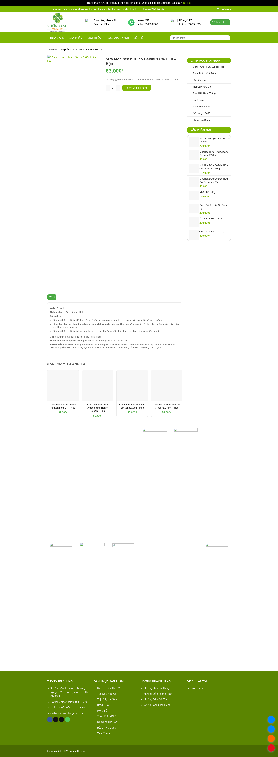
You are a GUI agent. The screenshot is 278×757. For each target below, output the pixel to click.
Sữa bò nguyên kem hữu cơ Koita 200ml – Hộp (132, 406)
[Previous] (47, 396)
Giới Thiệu (197, 688)
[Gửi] (227, 37)
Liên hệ (138, 37)
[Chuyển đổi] (229, 80)
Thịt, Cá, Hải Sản (107, 699)
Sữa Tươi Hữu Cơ (94, 49)
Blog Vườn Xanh (117, 37)
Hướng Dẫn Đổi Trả (155, 699)
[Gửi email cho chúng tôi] (61, 719)
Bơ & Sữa (77, 49)
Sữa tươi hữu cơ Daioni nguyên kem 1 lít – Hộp (63, 406)
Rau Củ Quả (199, 80)
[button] (220, 22)
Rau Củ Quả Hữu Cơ (109, 688)
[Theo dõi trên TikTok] (55, 719)
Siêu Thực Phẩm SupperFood (208, 66)
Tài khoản (226, 9)
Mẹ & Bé (102, 710)
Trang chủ (57, 37)
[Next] (182, 396)
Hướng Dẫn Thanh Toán (158, 693)
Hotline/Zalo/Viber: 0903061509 (68, 702)
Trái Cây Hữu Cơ (202, 86)
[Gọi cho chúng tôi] (67, 719)
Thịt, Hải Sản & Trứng (204, 93)
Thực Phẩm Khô (201, 106)
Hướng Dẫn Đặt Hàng (156, 688)
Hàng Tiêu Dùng (201, 120)
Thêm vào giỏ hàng (136, 87)
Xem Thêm (103, 733)
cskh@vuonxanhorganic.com (66, 713)
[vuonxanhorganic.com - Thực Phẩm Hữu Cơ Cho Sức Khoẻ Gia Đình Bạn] (63, 22)
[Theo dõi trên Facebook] (50, 719)
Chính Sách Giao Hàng (157, 705)
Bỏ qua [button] (187, 2)
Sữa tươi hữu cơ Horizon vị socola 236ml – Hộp (166, 406)
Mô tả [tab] (52, 297)
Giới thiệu (94, 37)
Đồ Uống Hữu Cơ (202, 113)
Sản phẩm (76, 37)
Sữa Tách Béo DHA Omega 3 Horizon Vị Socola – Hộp (97, 407)
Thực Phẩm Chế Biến (204, 73)
